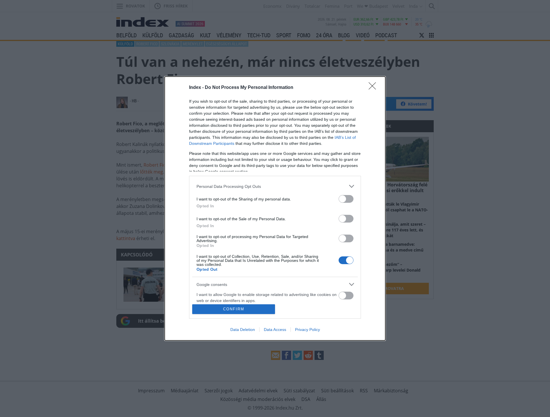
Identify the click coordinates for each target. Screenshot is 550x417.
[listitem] (275, 186)
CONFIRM (233, 309)
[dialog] (275, 208)
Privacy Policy (307, 329)
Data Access (275, 329)
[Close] (374, 87)
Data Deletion (242, 329)
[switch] (346, 199)
